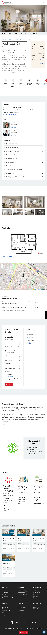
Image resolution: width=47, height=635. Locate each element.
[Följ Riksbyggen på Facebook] (24, 622)
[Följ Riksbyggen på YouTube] (29, 622)
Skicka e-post (13, 126)
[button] (33, 53)
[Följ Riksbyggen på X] (35, 622)
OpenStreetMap (40, 289)
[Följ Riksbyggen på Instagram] (26, 622)
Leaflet (35, 289)
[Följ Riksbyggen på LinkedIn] (32, 622)
